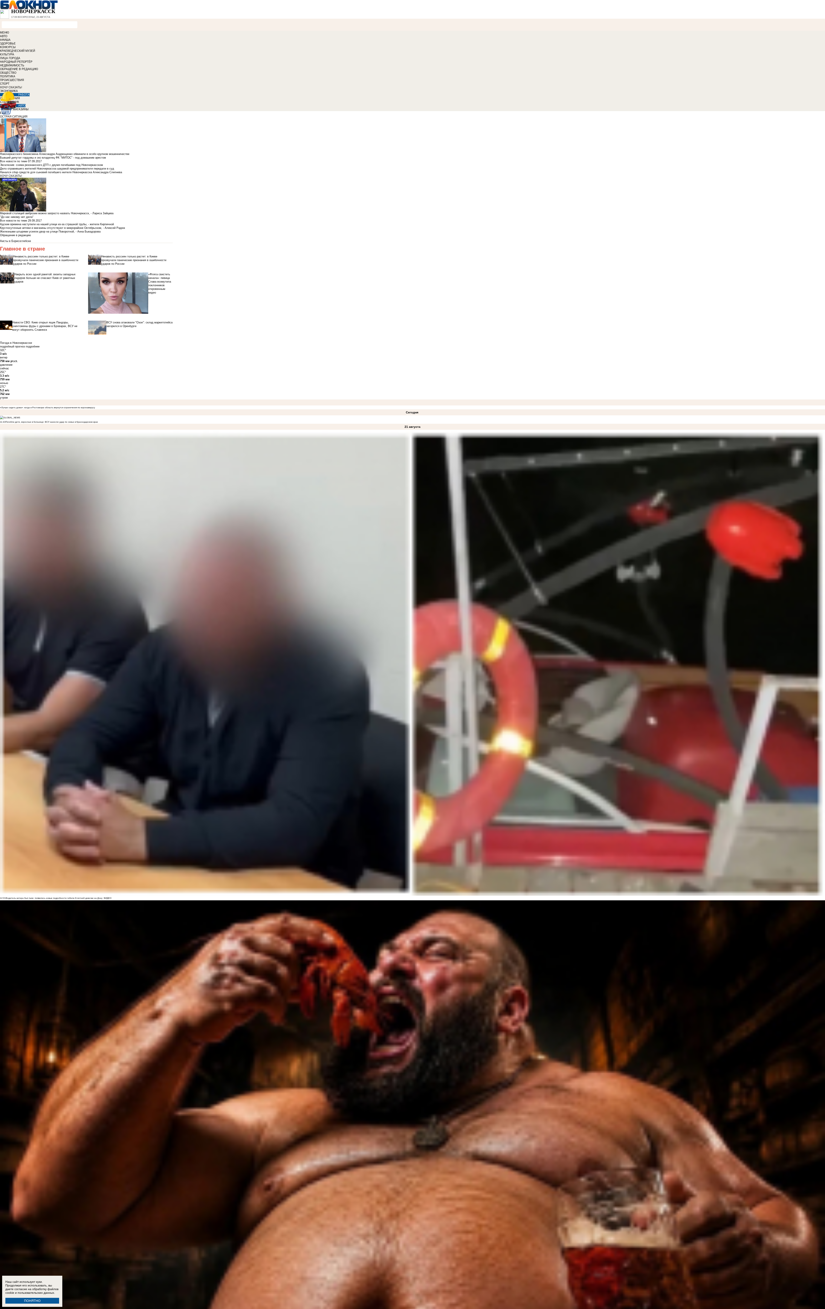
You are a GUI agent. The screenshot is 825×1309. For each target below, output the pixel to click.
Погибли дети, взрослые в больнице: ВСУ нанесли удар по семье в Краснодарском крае (52, 422)
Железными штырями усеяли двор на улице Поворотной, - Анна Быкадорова (50, 231)
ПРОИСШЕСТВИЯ (12, 80)
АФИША (5, 39)
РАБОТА (24, 94)
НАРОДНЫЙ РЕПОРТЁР (16, 61)
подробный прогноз (12, 346)
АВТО (3, 36)
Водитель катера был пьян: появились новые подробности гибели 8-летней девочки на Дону (54, 898)
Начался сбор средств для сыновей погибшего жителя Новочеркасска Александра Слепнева (61, 172)
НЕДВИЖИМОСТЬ (12, 65)
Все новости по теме (13, 161)
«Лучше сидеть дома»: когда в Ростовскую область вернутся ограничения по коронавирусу (47, 407)
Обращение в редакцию (15, 235)
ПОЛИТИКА (7, 76)
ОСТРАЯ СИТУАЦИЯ (13, 116)
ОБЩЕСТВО (8, 72)
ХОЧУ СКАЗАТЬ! (11, 87)
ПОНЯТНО (32, 1301)
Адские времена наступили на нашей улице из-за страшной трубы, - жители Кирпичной (57, 224)
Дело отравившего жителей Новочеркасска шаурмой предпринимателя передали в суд (57, 168)
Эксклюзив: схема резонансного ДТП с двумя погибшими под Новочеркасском (51, 165)
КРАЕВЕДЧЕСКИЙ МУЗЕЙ (17, 50)
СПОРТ (4, 83)
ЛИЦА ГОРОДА (10, 58)
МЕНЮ (4, 32)
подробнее (33, 346)
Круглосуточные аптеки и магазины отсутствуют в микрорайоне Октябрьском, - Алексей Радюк (62, 227)
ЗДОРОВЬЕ (8, 43)
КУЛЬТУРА (7, 54)
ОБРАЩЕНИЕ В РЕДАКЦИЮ (19, 69)
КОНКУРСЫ (8, 47)
